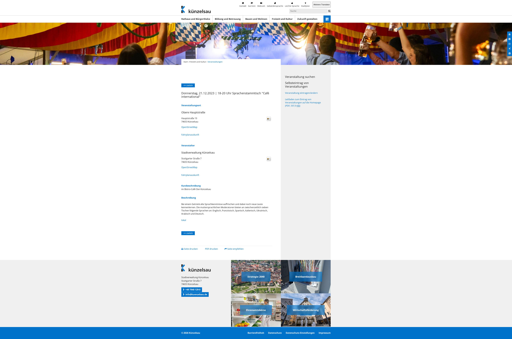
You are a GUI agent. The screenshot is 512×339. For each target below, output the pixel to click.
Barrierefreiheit (256, 332)
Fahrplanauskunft (190, 134)
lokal (183, 220)
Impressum (325, 332)
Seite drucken (191, 248)
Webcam (261, 6)
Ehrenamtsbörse (256, 310)
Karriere (251, 6)
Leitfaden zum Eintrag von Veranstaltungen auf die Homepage (303, 102)
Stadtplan (305, 6)
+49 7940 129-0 (192, 289)
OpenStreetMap (189, 127)
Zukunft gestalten (307, 18)
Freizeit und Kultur (282, 18)
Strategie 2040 (256, 276)
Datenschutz (275, 332)
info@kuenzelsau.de (196, 294)
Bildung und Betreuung (228, 18)
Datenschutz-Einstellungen (300, 332)
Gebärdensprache (275, 6)
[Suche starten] (329, 11)
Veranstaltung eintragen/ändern (301, 92)
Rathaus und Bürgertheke (195, 18)
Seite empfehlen (235, 248)
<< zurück (188, 85)
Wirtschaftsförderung (306, 310)
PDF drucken (211, 248)
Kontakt (242, 6)
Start (185, 61)
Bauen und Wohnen (256, 18)
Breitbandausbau (305, 276)
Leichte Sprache (292, 6)
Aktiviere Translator (321, 4)
